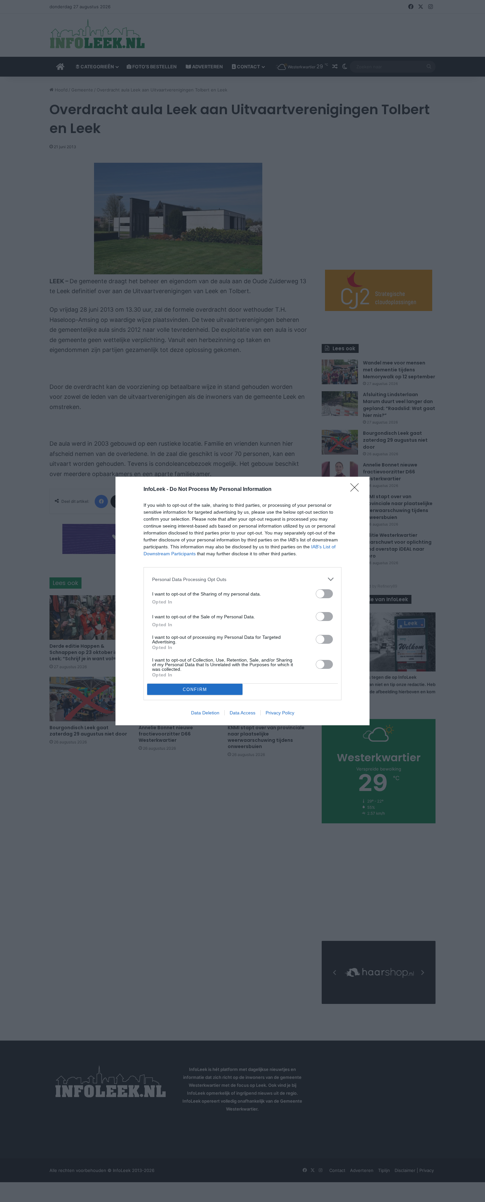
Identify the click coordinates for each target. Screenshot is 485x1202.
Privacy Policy (280, 712)
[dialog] (242, 601)
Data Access (242, 712)
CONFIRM (195, 689)
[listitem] (242, 579)
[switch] (324, 593)
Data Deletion (205, 712)
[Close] (356, 489)
